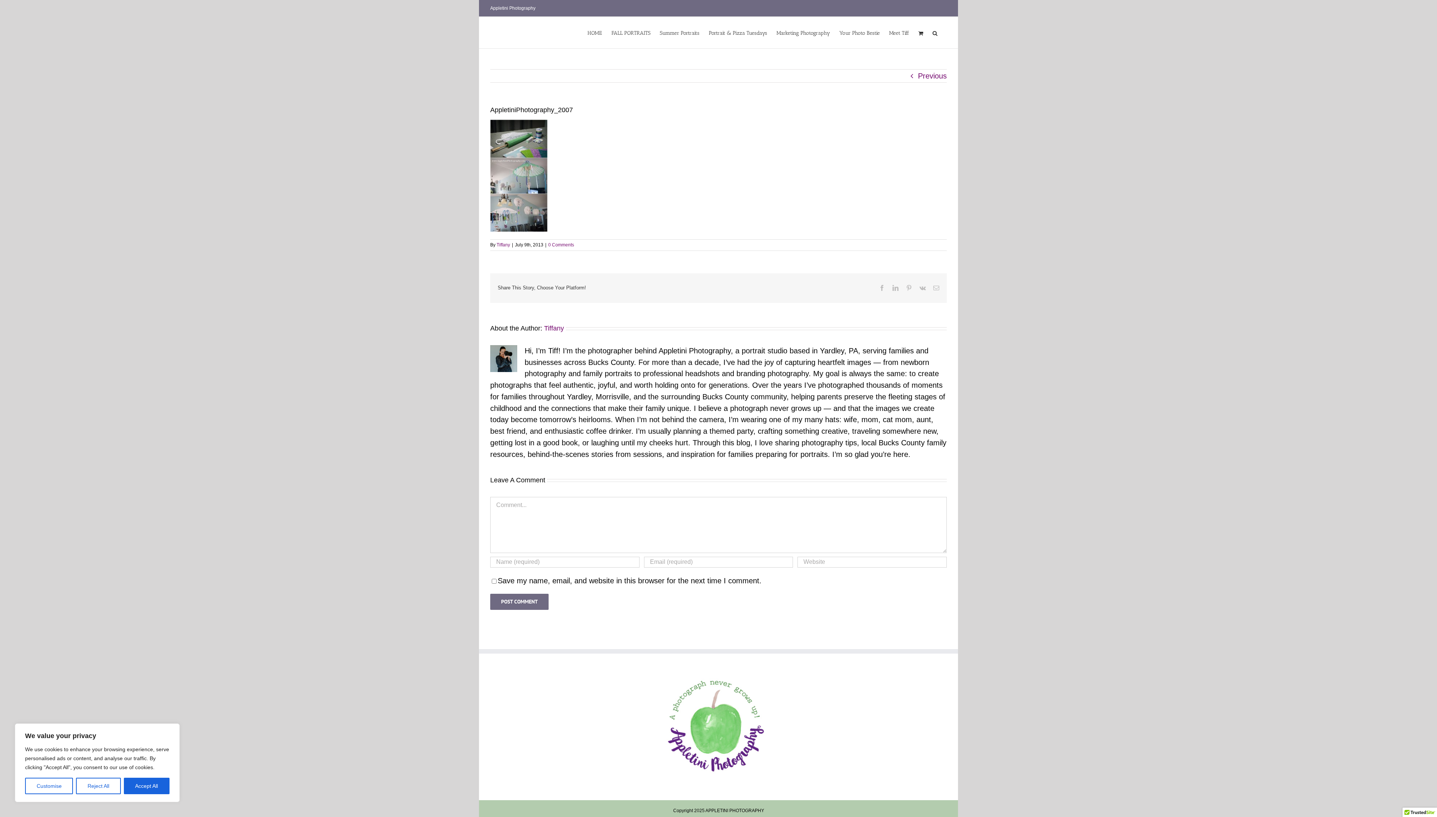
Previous (932, 76)
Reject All (98, 786)
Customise (49, 786)
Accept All (146, 786)
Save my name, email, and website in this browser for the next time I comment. (630, 581)
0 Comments (561, 245)
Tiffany (503, 245)
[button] (935, 32)
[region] (97, 763)
